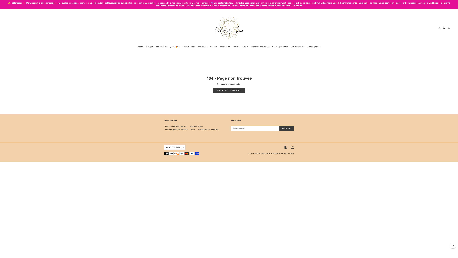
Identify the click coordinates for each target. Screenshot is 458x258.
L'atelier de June (258, 153)
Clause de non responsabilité (175, 126)
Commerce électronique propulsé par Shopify (279, 153)
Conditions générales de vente (175, 130)
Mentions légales (196, 126)
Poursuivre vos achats (227, 90)
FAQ (193, 130)
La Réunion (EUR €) (174, 147)
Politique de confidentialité (208, 130)
